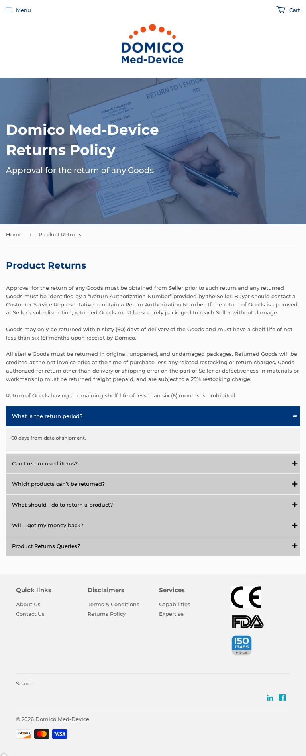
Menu (23, 10)
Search (25, 683)
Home (14, 234)
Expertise (171, 614)
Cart (294, 10)
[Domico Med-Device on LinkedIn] (270, 698)
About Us (28, 604)
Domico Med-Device (62, 719)
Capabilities (174, 604)
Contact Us (30, 614)
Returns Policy (107, 614)
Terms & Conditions (113, 604)
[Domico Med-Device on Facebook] (282, 698)
